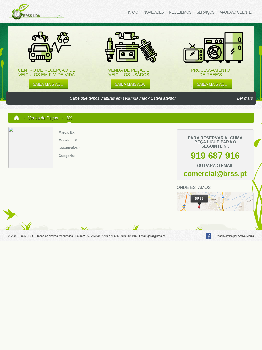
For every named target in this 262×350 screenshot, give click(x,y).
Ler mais (245, 98)
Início (133, 12)
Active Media (246, 236)
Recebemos (180, 12)
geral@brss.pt (156, 236)
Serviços (205, 12)
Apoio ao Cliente (235, 12)
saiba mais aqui (48, 84)
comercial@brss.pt (215, 174)
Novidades (153, 12)
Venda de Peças (43, 118)
